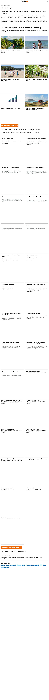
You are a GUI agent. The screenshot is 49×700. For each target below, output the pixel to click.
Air (6, 565)
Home (2, 5)
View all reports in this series (9, 125)
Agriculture (3, 565)
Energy (23, 565)
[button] (12, 50)
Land (41, 565)
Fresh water (33, 565)
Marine (44, 565)
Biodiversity (19, 565)
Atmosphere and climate (12, 565)
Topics (4, 5)
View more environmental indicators (11, 547)
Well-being (7, 567)
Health (38, 565)
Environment (28, 565)
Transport (2, 567)
